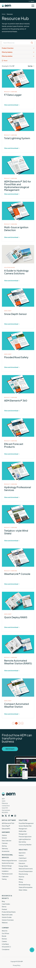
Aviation (21, 855)
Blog (3, 901)
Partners (4, 939)
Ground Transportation (26, 871)
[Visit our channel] (12, 816)
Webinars (5, 922)
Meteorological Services (9, 860)
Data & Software (9, 820)
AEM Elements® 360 (8, 823)
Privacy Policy (16, 965)
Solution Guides (7, 917)
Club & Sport (22, 858)
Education (22, 863)
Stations (4, 835)
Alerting (4, 846)
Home (3, 14)
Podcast (4, 909)
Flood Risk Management (26, 823)
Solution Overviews (8, 920)
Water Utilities (23, 890)
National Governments (26, 868)
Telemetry (5, 848)
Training (4, 879)
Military (21, 879)
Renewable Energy (24, 884)
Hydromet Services (8, 863)
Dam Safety (22, 842)
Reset (5, 60)
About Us (4, 931)
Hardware (6, 832)
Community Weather (25, 844)
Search (32, 1)
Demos (4, 906)
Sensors (4, 838)
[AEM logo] (6, 6)
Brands (4, 936)
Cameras (5, 843)
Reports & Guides (7, 914)
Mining (21, 882)
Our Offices (5, 933)
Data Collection (6, 840)
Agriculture (22, 853)
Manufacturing (23, 874)
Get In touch (10, 749)
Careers (4, 941)
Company (5, 928)
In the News (5, 944)
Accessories (5, 851)
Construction (23, 861)
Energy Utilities (23, 866)
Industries (23, 850)
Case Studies (6, 904)
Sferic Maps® (6, 826)
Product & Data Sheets (9, 912)
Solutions (23, 820)
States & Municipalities (25, 887)
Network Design (7, 866)
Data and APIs (6, 828)
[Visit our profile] (3, 816)
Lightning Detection (25, 839)
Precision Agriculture (25, 836)
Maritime (21, 876)
